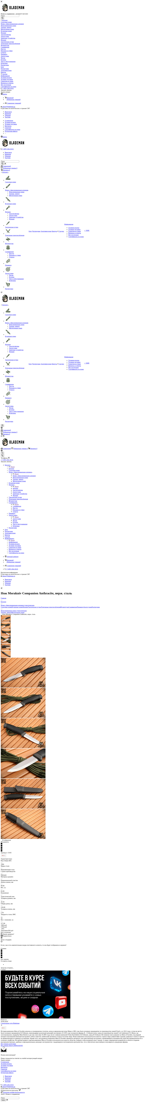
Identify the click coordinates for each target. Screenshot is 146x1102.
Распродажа (96, 607)
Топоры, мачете (6, 612)
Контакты (4, 1067)
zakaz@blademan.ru (8, 106)
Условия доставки (7, 1065)
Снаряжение (17, 506)
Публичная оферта (7, 1073)
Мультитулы (64, 607)
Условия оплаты (6, 1064)
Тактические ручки (34, 607)
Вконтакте (8, 112)
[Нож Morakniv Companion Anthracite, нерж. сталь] (23, 687)
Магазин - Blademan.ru (8, 1096)
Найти (3, 1100)
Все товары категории (8, 1044)
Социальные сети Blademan (10, 1023)
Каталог (11, 468)
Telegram (8, 115)
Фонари (15, 488)
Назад (13, 467)
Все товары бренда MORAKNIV (12, 1045)
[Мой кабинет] (2, 428)
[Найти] (2, 18)
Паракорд (80, 607)
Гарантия (4, 1069)
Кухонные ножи (17, 607)
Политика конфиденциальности (14, 1092)
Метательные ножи (17, 612)
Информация (13, 542)
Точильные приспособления (50, 607)
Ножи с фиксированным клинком (24, 476)
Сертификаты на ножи (8, 1071)
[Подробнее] (1, 1025)
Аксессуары (17, 519)
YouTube (8, 117)
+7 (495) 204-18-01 (7, 88)
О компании (5, 1062)
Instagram (8, 113)
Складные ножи (6, 607)
